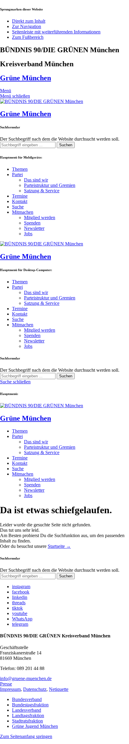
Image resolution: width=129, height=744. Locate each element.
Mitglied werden (39, 217)
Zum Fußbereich (28, 37)
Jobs (28, 233)
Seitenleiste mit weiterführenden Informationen (56, 31)
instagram (21, 586)
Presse (6, 683)
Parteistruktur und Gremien (49, 185)
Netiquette (58, 689)
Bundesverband (27, 699)
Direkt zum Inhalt (28, 21)
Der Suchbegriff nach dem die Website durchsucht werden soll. (59, 139)
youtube (19, 613)
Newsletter (34, 228)
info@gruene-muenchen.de (26, 678)
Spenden (32, 222)
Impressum (10, 689)
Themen (20, 169)
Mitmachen (22, 212)
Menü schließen (15, 96)
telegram (20, 624)
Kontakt (19, 201)
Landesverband (26, 710)
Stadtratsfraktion (27, 720)
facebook (20, 591)
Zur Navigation (26, 26)
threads (19, 602)
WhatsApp (22, 618)
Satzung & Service (41, 190)
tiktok (17, 608)
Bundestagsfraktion (30, 704)
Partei (17, 174)
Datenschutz (34, 689)
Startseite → (59, 546)
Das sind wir (36, 179)
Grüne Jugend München (35, 726)
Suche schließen (15, 381)
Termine (20, 196)
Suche (18, 206)
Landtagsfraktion (28, 715)
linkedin (19, 597)
